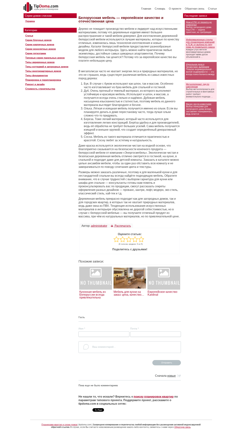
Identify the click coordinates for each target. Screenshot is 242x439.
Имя (81, 328)
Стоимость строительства (40, 88)
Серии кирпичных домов (39, 44)
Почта (134, 328)
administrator (99, 225)
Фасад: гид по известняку (198, 104)
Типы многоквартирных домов (43, 71)
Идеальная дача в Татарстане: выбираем (197, 65)
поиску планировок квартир (154, 396)
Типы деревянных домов (40, 62)
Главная (146, 8)
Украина (30, 21)
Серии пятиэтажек (35, 53)
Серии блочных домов (38, 40)
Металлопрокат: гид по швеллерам (197, 85)
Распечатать (122, 225)
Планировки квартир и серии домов (59, 424)
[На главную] (41, 7)
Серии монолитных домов (40, 49)
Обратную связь (182, 427)
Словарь (160, 8)
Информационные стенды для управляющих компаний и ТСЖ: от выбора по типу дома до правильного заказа (200, 43)
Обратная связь (194, 8)
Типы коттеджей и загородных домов (46, 66)
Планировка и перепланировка (43, 80)
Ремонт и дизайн (35, 84)
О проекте (175, 8)
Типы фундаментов (36, 75)
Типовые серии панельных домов (45, 57)
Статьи (212, 8)
